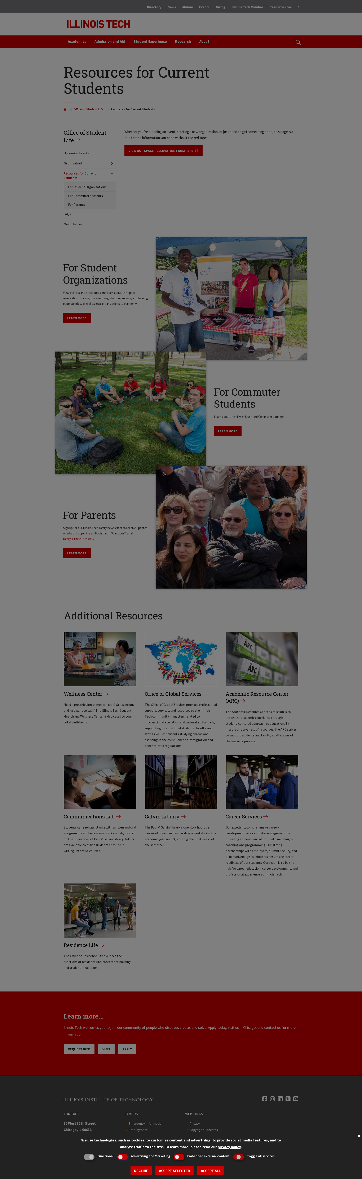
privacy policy (229, 1146)
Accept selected (174, 1170)
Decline (141, 1170)
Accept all (211, 1170)
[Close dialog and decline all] (359, 1135)
